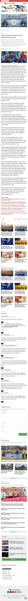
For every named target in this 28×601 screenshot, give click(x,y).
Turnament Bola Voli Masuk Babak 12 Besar (6, 472)
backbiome (6, 380)
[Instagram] (15, 592)
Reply (2, 322)
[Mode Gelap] (24, 3)
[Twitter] (11, 592)
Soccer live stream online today (10, 345)
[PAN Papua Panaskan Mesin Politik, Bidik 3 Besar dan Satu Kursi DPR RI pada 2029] (7, 228)
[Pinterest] (13, 592)
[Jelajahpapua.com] (9, 3)
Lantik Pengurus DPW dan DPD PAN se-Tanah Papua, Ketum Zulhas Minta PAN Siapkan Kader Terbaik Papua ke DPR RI (13, 203)
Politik (2, 33)
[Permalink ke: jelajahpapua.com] (2, 49)
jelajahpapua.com (7, 48)
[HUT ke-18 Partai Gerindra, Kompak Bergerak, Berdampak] (7, 254)
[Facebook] (8, 592)
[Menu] (2, 3)
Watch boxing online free (9, 357)
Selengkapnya (13, 478)
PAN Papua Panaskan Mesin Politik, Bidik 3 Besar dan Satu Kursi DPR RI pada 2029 (13, 200)
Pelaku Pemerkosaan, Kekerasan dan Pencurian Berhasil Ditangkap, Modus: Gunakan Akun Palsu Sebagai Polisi (12, 504)
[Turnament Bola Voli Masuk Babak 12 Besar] (7, 466)
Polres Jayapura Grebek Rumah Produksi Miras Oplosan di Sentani (13, 528)
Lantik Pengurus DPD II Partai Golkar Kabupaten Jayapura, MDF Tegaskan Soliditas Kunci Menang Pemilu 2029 (13, 209)
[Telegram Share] (23, 219)
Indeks (4, 595)
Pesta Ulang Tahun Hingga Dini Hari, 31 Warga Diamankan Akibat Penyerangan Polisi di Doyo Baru (13, 523)
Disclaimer (23, 595)
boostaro (6, 392)
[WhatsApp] (18, 592)
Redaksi (8, 595)
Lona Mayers (6, 334)
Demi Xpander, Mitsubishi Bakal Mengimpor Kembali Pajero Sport (16, 548)
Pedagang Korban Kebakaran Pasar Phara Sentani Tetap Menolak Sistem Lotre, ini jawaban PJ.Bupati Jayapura (17, 542)
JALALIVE (6, 316)
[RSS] (20, 592)
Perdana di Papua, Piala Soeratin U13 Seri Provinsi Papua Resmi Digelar (20, 472)
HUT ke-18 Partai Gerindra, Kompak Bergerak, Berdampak (13, 211)
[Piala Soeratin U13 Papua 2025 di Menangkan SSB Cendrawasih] (14, 453)
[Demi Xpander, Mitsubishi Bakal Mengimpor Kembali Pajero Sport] (5, 548)
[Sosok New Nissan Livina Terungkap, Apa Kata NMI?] (5, 554)
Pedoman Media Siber (15, 595)
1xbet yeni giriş (7, 369)
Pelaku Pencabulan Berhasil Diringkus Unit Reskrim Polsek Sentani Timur (13, 509)
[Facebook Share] (16, 219)
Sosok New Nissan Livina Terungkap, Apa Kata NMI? (17, 554)
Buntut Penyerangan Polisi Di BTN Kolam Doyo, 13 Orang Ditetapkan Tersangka (12, 514)
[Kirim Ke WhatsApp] (26, 219)
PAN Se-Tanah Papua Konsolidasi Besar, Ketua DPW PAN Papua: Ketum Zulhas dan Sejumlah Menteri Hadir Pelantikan (13, 206)
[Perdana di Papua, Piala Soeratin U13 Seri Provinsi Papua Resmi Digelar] (21, 466)
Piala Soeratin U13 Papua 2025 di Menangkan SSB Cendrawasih (14, 461)
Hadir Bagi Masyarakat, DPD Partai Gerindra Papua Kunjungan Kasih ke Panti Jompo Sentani (14, 213)
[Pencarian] (26, 3)
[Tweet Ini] (18, 219)
